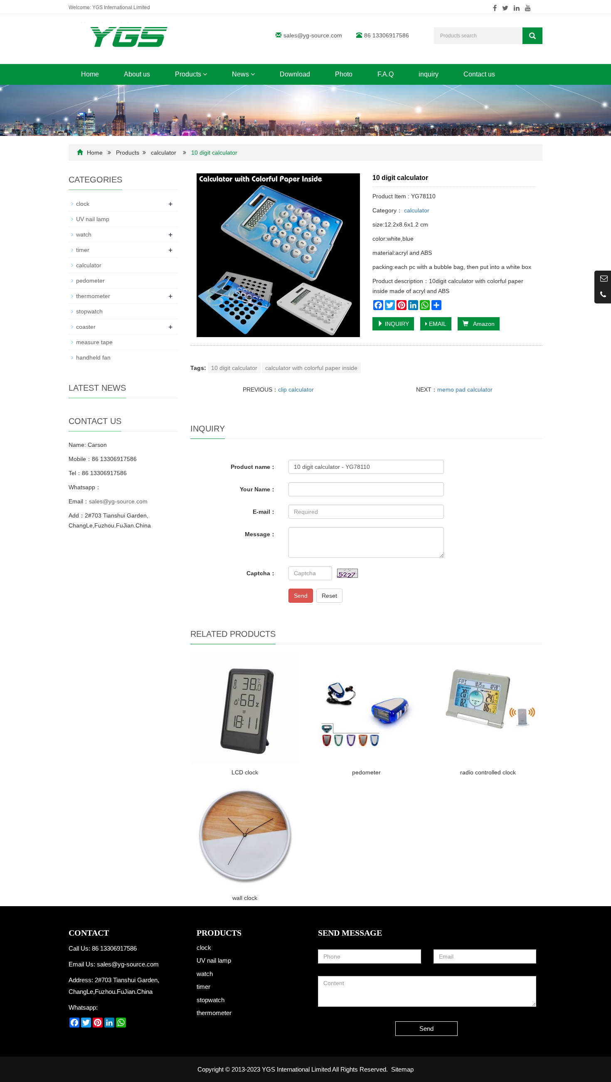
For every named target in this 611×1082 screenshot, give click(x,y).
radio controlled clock (488, 772)
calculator (163, 152)
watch (83, 234)
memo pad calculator (465, 389)
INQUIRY (396, 323)
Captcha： (261, 573)
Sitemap (402, 1069)
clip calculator (296, 389)
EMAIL (436, 323)
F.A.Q (385, 74)
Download (295, 74)
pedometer (366, 772)
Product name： (253, 466)
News (241, 74)
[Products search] (532, 35)
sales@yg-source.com (312, 35)
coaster (86, 326)
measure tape (94, 342)
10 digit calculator (234, 368)
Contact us (479, 74)
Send (301, 595)
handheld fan (93, 357)
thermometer (93, 296)
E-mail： (264, 511)
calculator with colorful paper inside (311, 368)
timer (82, 249)
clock (82, 203)
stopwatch (89, 311)
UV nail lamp (92, 219)
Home (90, 74)
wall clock (244, 898)
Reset (329, 595)
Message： (260, 534)
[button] (205, 74)
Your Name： (258, 489)
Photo (343, 74)
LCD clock (245, 772)
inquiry (429, 74)
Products (189, 74)
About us (137, 74)
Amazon (481, 323)
